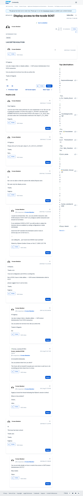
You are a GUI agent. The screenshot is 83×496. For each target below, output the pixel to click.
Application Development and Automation (37, 6)
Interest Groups (22, 6)
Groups (16, 6)
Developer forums (48, 11)
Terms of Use (12, 493)
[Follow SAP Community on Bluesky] (72, 493)
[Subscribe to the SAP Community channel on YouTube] (75, 493)
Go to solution (42, 23)
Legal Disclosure (27, 493)
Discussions (50, 6)
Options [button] (76, 15)
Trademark (36, 493)
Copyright (19, 493)
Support (43, 493)
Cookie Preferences (52, 493)
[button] (76, 31)
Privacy (5, 493)
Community (15, 2)
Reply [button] (49, 86)
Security (8, 37)
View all (61, 230)
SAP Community (9, 6)
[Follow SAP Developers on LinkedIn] (78, 493)
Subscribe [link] (70, 15)
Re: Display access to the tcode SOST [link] (63, 6)
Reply (48, 128)
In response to (25, 212)
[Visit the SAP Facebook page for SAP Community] (69, 493)
